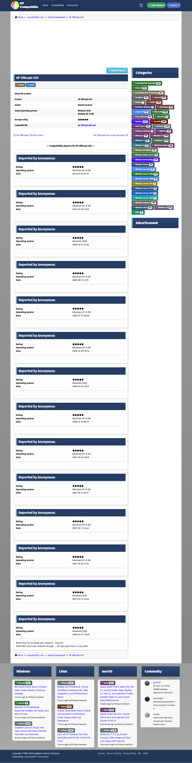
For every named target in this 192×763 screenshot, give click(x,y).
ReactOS (162, 116)
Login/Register (157, 5)
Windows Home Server (146, 155)
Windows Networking (146, 160)
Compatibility (57, 5)
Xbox (138, 212)
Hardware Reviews (144, 107)
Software (162, 126)
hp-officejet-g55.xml (87, 125)
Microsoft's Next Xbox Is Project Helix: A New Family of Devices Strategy (30, 690)
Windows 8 (141, 145)
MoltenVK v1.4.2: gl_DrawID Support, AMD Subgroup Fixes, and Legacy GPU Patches (115, 737)
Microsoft (160, 112)
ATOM (145, 753)
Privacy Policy (129, 753)
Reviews (141, 121)
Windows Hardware (145, 150)
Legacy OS (141, 112)
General (21, 85)
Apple (108, 683)
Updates (164, 131)
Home (45, 5)
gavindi (157, 682)
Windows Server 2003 (146, 174)
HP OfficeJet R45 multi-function (109, 135)
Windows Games (163, 145)
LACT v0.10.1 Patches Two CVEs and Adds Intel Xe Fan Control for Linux (74, 737)
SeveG (156, 714)
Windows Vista (143, 207)
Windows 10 (160, 136)
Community (72, 5)
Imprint (101, 753)
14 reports (30, 85)
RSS (139, 753)
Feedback (141, 97)
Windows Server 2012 (145, 183)
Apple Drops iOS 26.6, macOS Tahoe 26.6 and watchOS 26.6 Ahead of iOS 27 (114, 717)
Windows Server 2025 (145, 198)
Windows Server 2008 (146, 179)
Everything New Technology (148, 93)
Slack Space (142, 126)
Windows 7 (161, 140)
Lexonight (158, 698)
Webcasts (141, 136)
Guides (139, 102)
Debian (66, 707)
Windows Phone (143, 164)
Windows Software (145, 203)
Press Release (143, 116)
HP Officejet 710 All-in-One (29, 135)
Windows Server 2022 (145, 193)
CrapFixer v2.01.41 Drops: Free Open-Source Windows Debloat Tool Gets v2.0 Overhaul (30, 731)
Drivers (140, 88)
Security (159, 121)
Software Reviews (143, 131)
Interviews (165, 107)
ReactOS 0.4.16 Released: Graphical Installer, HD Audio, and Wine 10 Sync (32, 710)
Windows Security (144, 169)
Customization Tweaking (147, 83)
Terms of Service (114, 753)
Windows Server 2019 (145, 188)
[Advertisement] (96, 43)
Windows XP (164, 207)
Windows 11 (141, 140)
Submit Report (118, 70)
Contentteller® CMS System (36, 756)
